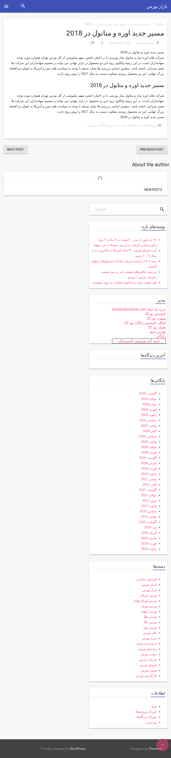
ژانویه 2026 (149, 415)
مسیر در (92, 125)
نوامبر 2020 (149, 441)
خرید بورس (149, 638)
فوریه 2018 (149, 468)
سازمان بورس (147, 649)
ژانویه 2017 (149, 506)
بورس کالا (150, 622)
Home (159, 24)
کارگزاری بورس (146, 675)
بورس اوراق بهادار (145, 600)
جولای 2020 (149, 447)
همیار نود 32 (157, 327)
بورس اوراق (149, 595)
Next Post (15, 149)
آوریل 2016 (149, 532)
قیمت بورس (149, 670)
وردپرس (151, 722)
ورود (154, 706)
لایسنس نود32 (155, 314)
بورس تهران (149, 606)
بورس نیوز (150, 627)
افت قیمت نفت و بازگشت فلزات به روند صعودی (125, 282)
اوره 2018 (150, 125)
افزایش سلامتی (146, 579)
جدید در (121, 125)
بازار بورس (157, 6)
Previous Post (152, 149)
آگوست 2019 (148, 457)
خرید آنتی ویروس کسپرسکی (139, 341)
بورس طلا (150, 617)
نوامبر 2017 (149, 479)
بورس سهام (149, 611)
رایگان (161, 336)
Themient (155, 748)
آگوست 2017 (148, 490)
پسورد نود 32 (156, 318)
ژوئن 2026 (149, 404)
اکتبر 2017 (150, 484)
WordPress (78, 748)
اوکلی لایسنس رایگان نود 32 (145, 323)
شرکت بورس (148, 659)
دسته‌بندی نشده (141, 24)
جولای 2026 (149, 399)
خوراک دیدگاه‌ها (147, 717)
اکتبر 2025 (150, 431)
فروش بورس (148, 665)
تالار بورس (150, 633)
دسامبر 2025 (148, 420)
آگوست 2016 (148, 522)
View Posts (153, 189)
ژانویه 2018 (149, 474)
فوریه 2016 (149, 543)
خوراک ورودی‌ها (146, 711)
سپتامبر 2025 (148, 436)
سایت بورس (148, 654)
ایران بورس (149, 584)
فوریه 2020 (149, 452)
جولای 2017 (149, 495)
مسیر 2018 (107, 125)
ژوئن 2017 (149, 500)
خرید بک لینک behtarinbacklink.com (139, 309)
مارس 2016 (149, 538)
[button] (6, 6)
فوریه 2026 (149, 409)
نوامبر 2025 (149, 425)
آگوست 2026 (148, 393)
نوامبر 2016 (149, 516)
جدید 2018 (135, 125)
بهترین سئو (158, 332)
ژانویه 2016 (149, 548)
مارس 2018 (149, 463)
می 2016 (150, 527)
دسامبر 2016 (148, 511)
